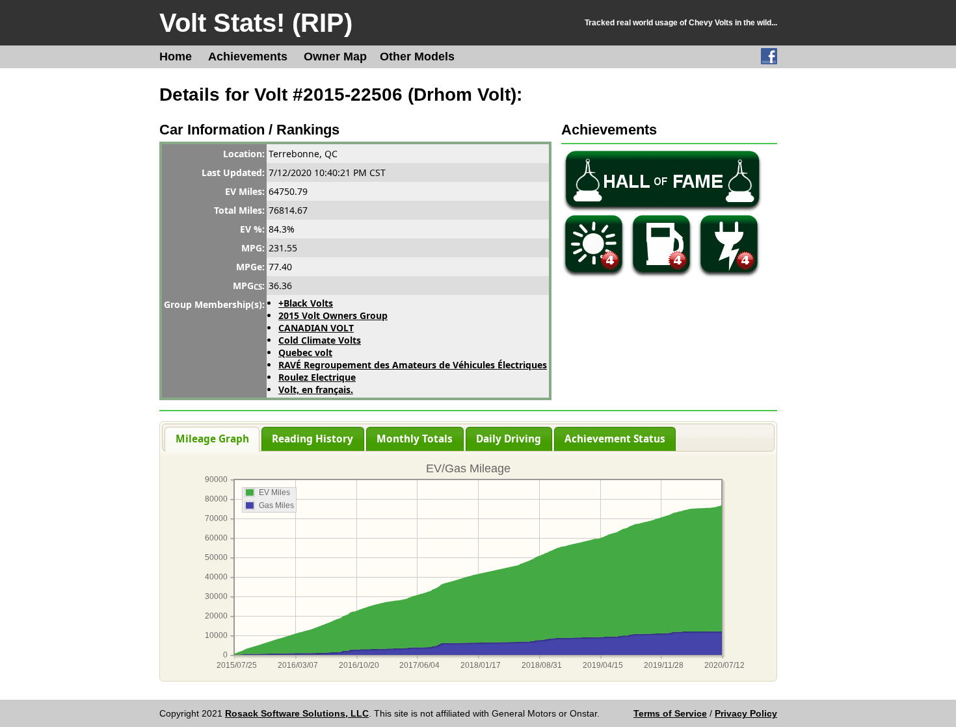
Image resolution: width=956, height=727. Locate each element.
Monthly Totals (415, 439)
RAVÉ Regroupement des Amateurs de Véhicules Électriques (412, 365)
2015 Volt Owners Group (333, 315)
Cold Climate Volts (319, 340)
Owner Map (335, 56)
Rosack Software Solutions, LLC (297, 713)
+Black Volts (305, 303)
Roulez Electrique (317, 377)
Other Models (417, 56)
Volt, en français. (315, 389)
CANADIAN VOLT (316, 328)
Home (175, 56)
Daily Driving (508, 439)
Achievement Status (614, 439)
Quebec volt (305, 352)
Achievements (247, 56)
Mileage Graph (212, 439)
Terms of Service (670, 713)
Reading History (312, 439)
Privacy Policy (746, 713)
